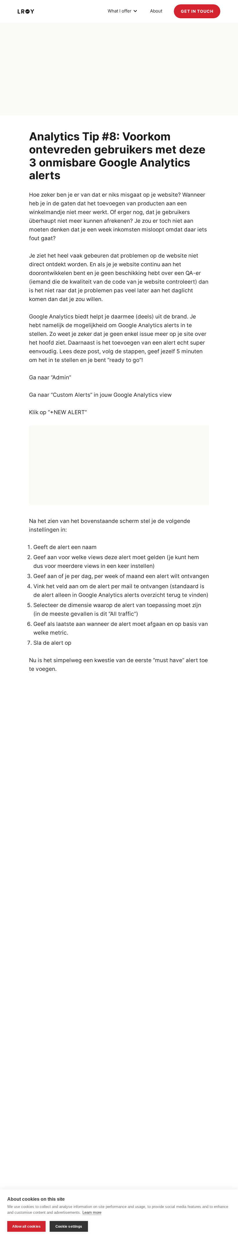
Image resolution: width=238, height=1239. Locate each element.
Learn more (91, 1212)
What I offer (119, 11)
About (156, 11)
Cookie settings (68, 1226)
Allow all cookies (26, 1226)
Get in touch (197, 11)
